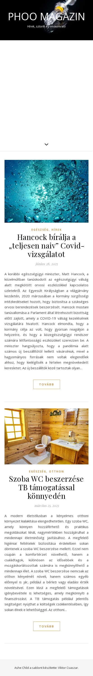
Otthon (56, 471)
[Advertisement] (46, 89)
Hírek (56, 230)
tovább (46, 384)
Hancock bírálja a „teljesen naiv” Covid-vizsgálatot (46, 245)
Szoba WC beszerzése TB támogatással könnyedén (46, 487)
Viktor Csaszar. (68, 668)
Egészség (40, 230)
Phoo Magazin (46, 16)
